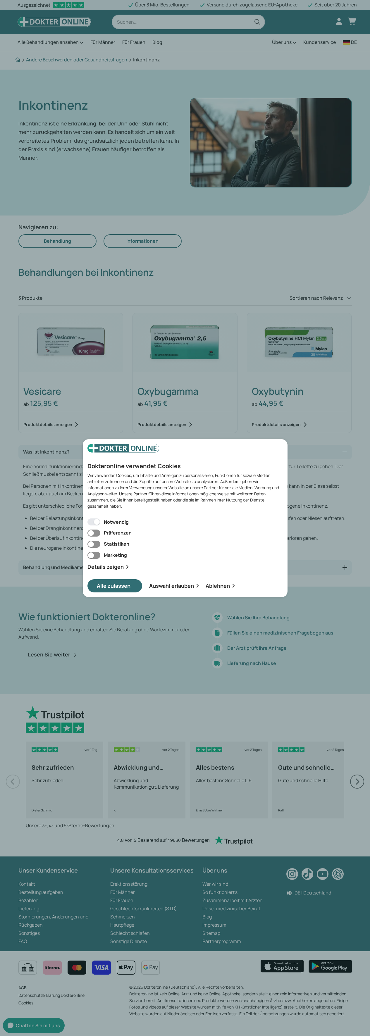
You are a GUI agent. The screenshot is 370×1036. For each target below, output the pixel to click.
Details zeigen (105, 567)
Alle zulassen (113, 585)
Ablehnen (218, 585)
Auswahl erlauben (171, 585)
